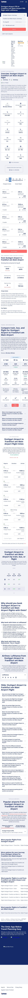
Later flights (20, 538)
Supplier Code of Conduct (7, 990)
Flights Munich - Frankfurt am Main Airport (11, 897)
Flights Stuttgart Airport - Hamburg (9, 891)
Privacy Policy (18, 987)
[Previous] (5, 575)
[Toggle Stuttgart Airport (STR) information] (25, 831)
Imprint (3, 987)
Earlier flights (8, 538)
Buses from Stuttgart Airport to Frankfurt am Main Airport (13, 867)
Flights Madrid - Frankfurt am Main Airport (11, 894)
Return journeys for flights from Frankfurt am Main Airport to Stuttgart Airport (13, 863)
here (25, 543)
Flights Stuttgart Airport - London (9, 885)
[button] (8, 22)
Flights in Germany (15, 919)
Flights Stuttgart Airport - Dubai (9, 888)
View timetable (7, 287)
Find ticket (7, 270)
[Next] (24, 179)
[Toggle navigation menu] (26, 2)
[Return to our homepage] (3, 2)
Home (2, 919)
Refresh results (13, 457)
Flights (7, 919)
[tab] (7, 183)
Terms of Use (10, 987)
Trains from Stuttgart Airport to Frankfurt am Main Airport (13, 870)
